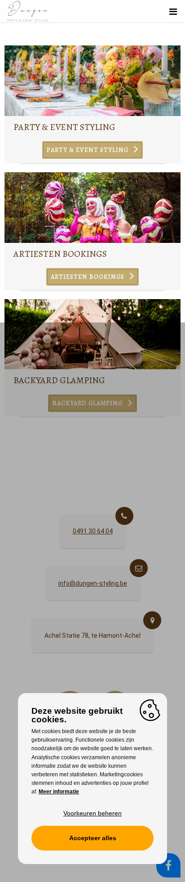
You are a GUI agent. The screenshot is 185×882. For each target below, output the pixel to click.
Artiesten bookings (60, 254)
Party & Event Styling (64, 127)
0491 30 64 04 (93, 531)
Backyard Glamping (59, 380)
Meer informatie (59, 791)
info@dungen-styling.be (92, 583)
